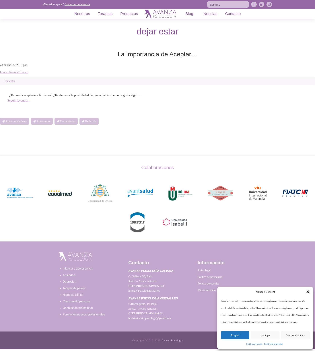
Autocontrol (43, 121)
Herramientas (67, 121)
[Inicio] (160, 14)
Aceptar (235, 335)
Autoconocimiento (16, 121)
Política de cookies (254, 344)
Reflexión (90, 121)
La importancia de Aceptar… (158, 54)
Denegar (265, 335)
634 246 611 (156, 313)
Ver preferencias (295, 335)
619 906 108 (156, 285)
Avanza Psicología (172, 340)
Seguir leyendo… (18, 100)
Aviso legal (204, 270)
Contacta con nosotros (77, 4)
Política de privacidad (273, 344)
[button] (308, 292)
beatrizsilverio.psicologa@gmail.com (149, 318)
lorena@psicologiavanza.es (144, 290)
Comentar (9, 81)
